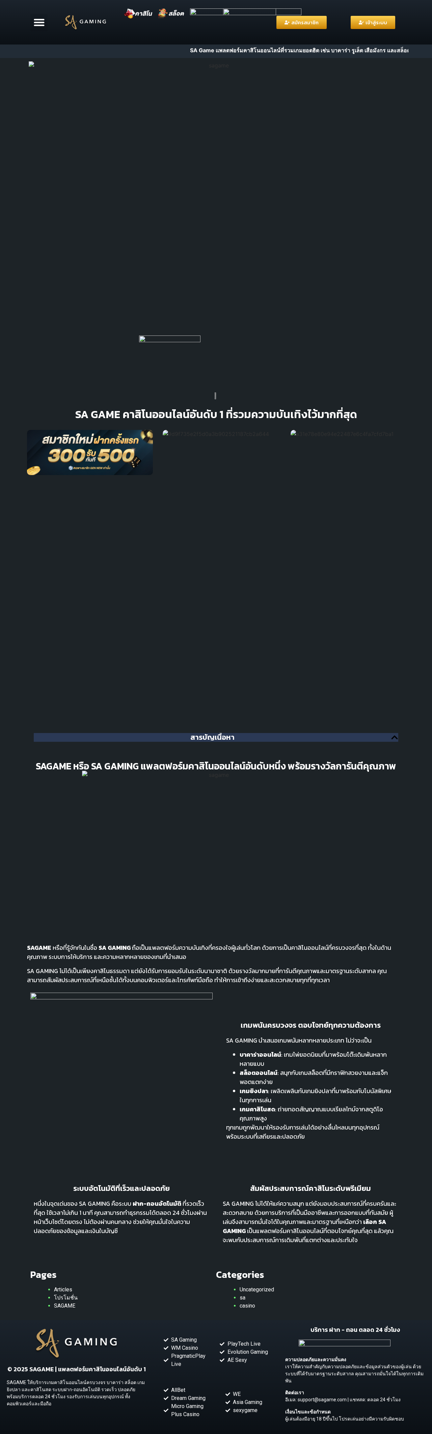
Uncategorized (257, 1289)
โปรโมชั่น (66, 1297)
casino (247, 1306)
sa (242, 1297)
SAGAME (64, 1306)
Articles (63, 1289)
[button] (39, 22)
